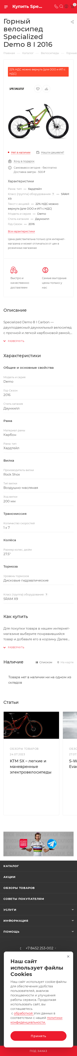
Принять (38, 1036)
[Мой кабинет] (66, 7)
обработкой (24, 1013)
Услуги (9, 909)
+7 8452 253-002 (39, 948)
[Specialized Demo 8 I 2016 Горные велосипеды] (38, 121)
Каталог (11, 866)
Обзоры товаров (19, 888)
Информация (15, 920)
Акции (9, 877)
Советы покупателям (23, 898)
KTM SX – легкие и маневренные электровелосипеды (31, 767)
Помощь (11, 931)
